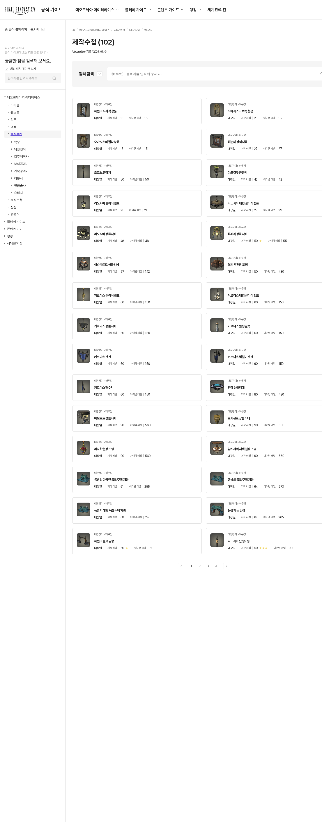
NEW (119, 74)
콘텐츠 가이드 (168, 9)
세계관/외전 (216, 9)
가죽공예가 (21, 171)
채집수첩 (16, 200)
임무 (13, 119)
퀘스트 (15, 112)
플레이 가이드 (136, 9)
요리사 (18, 192)
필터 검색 (86, 74)
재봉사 (18, 178)
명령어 (15, 214)
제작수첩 (16, 134)
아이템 (15, 105)
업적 (13, 127)
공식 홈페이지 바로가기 (24, 29)
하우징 (148, 30)
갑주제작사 (21, 156)
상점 (13, 207)
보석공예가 (21, 163)
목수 (17, 142)
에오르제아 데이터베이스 (94, 9)
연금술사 (20, 185)
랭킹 (193, 9)
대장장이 (20, 149)
